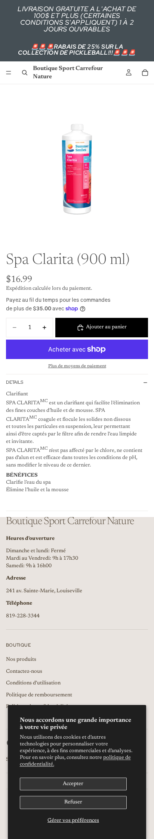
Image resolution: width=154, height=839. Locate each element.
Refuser (73, 802)
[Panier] (145, 72)
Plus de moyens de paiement (77, 366)
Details (14, 382)
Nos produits (21, 659)
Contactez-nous (24, 671)
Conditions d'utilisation (33, 683)
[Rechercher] (24, 72)
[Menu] (8, 72)
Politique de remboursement (39, 695)
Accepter (73, 784)
